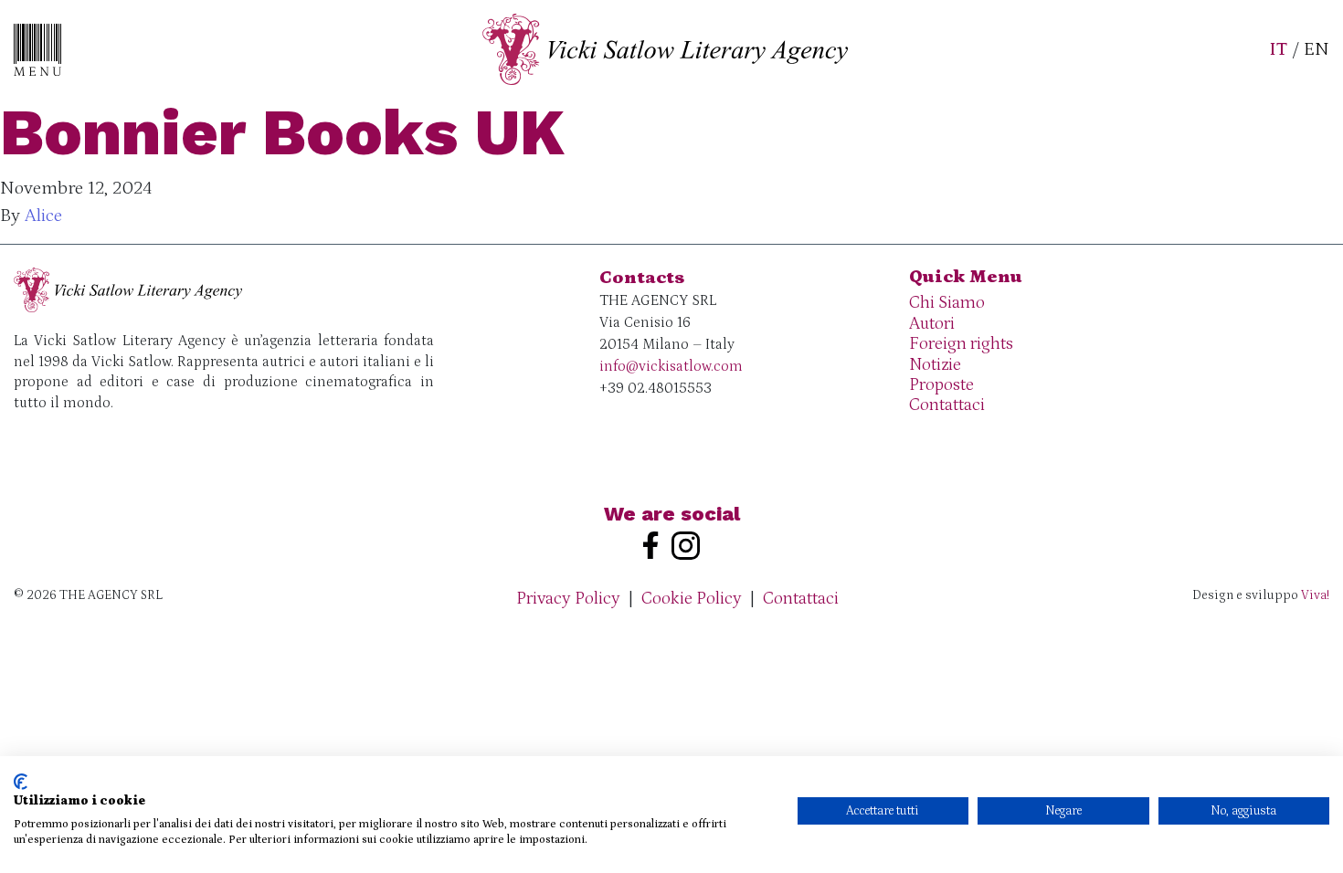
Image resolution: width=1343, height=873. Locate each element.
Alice (43, 215)
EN (1316, 49)
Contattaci (947, 405)
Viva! (1315, 595)
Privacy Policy (568, 598)
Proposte (941, 384)
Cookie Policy (691, 598)
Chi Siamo (947, 302)
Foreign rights (961, 343)
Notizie (935, 364)
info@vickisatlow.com (671, 366)
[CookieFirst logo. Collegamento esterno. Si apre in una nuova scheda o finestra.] (20, 781)
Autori (932, 323)
